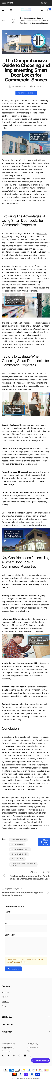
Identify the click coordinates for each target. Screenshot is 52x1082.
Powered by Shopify (35, 1078)
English (44, 3)
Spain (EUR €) (7, 3)
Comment (10, 935)
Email (8, 923)
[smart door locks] (26, 156)
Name (8, 912)
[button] (3, 10)
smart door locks (30, 323)
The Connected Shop (23, 1078)
